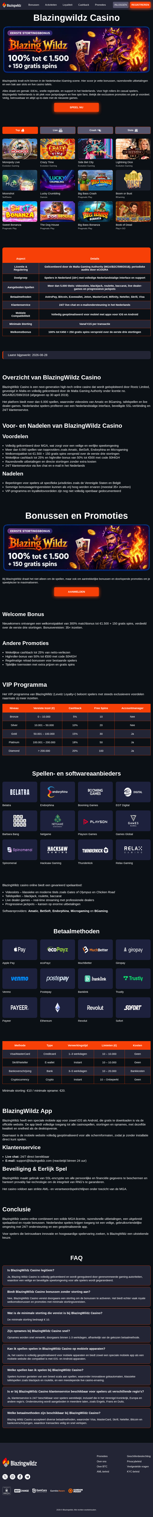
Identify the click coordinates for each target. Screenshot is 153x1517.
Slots (130, 130)
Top (18, 130)
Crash (92, 130)
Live (55, 130)
